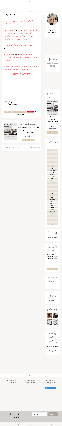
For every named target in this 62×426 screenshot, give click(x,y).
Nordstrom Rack (52, 191)
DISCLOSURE (27, 424)
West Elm (52, 219)
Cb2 (52, 155)
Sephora (52, 201)
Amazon (52, 149)
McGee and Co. (53, 184)
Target (52, 209)
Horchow (52, 172)
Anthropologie (52, 151)
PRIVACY (32, 424)
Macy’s (52, 178)
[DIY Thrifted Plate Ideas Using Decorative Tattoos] (55, 322)
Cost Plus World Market (52, 160)
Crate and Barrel (52, 162)
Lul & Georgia (52, 176)
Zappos (52, 224)
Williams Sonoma (52, 222)
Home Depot (52, 170)
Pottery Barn (52, 197)
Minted (52, 186)
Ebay (52, 164)
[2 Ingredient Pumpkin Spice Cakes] (49, 316)
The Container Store (52, 211)
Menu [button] (32, 1)
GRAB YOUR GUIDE (28, 140)
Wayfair (52, 217)
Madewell (52, 180)
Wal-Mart (52, 215)
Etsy (52, 166)
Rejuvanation (52, 199)
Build (53, 153)
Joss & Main (52, 174)
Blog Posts (6, 17)
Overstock (52, 195)
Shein (52, 205)
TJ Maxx (52, 213)
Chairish (52, 157)
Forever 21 (52, 168)
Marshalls (52, 182)
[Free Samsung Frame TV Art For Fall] (49, 322)
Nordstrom (52, 188)
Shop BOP (52, 207)
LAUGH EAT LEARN (53, 424)
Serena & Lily (52, 203)
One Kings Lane (52, 193)
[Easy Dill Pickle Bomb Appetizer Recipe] (55, 316)
